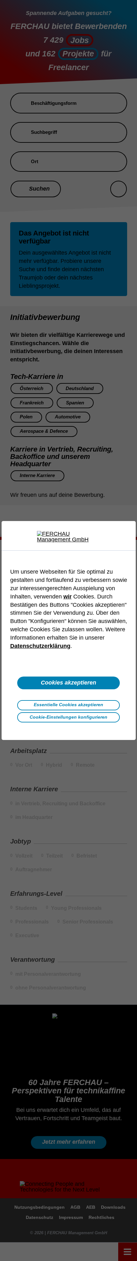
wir (67, 596)
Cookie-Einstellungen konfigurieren (68, 717)
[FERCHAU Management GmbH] (68, 536)
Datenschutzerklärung (40, 646)
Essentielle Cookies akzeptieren (68, 704)
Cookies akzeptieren (68, 682)
